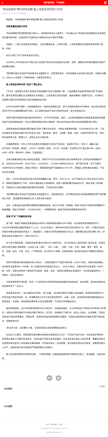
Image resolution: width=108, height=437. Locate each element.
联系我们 (54, 424)
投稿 (60, 424)
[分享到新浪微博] (49, 378)
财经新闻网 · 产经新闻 (54, 2)
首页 (47, 424)
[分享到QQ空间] (58, 378)
